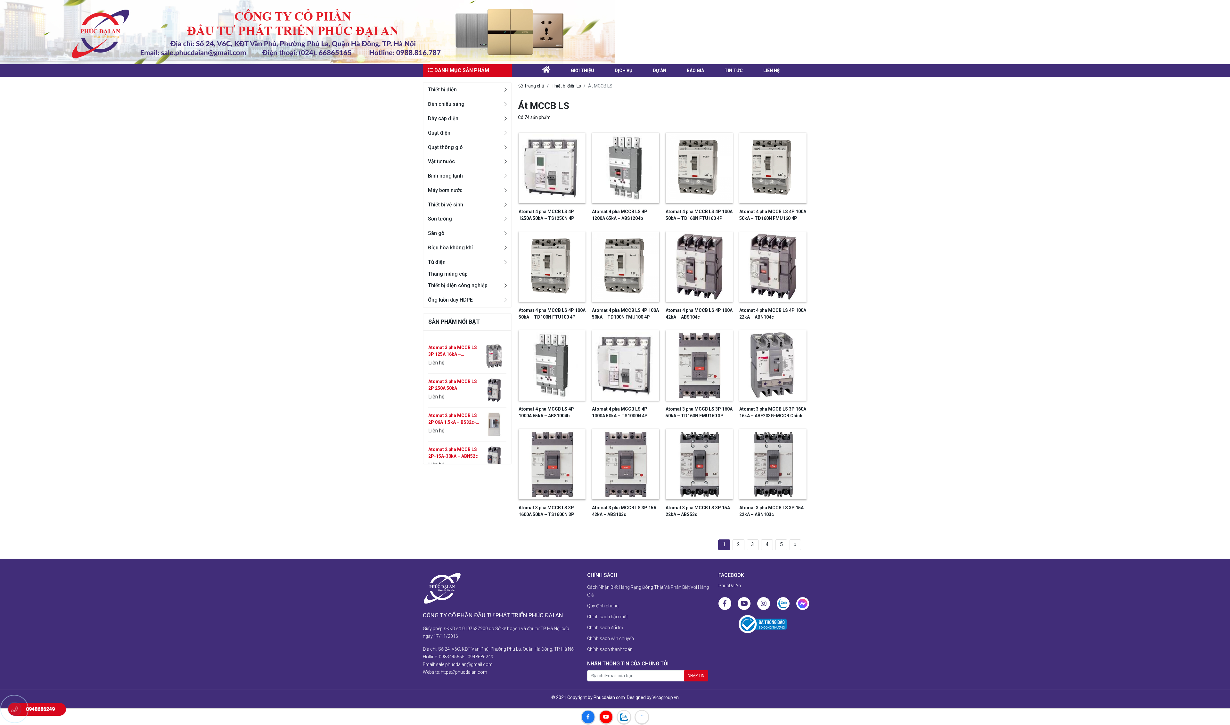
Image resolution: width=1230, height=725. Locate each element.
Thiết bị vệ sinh (445, 205)
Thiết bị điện (442, 90)
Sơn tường (440, 219)
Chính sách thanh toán (610, 649)
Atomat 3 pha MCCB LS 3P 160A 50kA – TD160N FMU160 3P (699, 412)
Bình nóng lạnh (445, 176)
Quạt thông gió (445, 147)
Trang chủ (533, 85)
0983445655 (451, 656)
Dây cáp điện (443, 118)
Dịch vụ (623, 70)
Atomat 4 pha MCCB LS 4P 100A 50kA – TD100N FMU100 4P (625, 314)
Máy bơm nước (445, 190)
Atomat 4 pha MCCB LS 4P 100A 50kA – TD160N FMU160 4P (772, 215)
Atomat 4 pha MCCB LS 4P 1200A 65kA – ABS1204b (619, 215)
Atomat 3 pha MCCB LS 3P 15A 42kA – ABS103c (624, 511)
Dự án (659, 70)
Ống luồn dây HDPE (450, 300)
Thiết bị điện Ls (566, 85)
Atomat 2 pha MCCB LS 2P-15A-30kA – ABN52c (453, 415)
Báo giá (695, 70)
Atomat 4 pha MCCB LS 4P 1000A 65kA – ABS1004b (546, 412)
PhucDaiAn (729, 585)
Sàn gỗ (436, 233)
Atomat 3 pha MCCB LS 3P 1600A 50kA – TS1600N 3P (546, 511)
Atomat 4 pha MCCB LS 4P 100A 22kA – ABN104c (772, 314)
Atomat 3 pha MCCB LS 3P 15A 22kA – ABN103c (771, 511)
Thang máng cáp (448, 274)
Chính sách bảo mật (607, 616)
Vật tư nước (441, 161)
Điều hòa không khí (450, 248)
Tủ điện (437, 262)
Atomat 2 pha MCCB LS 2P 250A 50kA (452, 348)
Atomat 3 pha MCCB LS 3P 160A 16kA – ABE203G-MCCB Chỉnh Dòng (452, 450)
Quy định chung (603, 605)
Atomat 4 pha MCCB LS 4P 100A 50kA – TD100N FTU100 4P (552, 314)
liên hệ (771, 70)
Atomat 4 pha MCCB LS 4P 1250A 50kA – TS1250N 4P (546, 215)
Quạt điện (439, 133)
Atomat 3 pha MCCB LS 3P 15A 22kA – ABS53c (698, 511)
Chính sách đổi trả (605, 627)
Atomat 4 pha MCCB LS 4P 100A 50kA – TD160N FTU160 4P (699, 215)
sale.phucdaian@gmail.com (464, 664)
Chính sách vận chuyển (610, 638)
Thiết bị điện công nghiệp (458, 285)
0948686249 (480, 656)
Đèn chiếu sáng (446, 104)
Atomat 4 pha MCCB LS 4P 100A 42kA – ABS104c (699, 314)
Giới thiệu (582, 70)
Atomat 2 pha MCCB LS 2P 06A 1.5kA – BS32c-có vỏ (452, 382)
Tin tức (734, 70)
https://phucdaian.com (464, 672)
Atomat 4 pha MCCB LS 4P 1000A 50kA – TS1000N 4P (620, 412)
